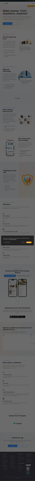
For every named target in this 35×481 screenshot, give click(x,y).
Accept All (28, 242)
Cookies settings (7, 242)
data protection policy (12, 239)
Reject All (23, 242)
